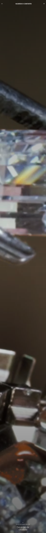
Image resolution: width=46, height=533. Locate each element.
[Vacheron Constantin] (23, 3)
